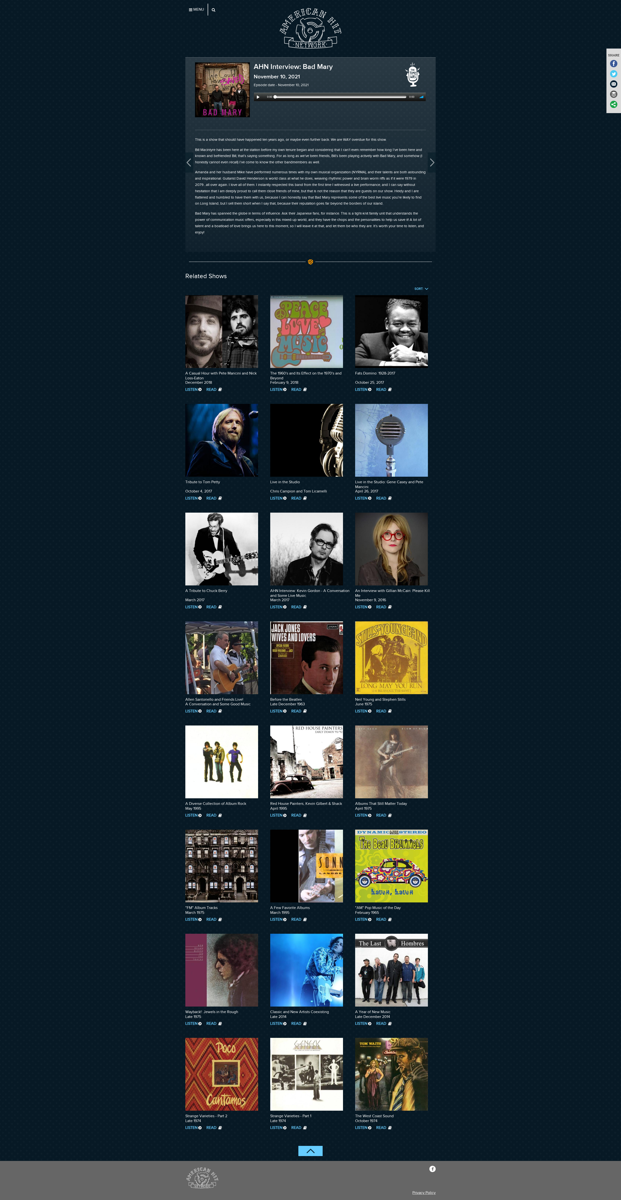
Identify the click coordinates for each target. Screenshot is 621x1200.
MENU (198, 9)
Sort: (419, 289)
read (211, 389)
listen (191, 389)
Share (614, 55)
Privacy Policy (424, 1193)
